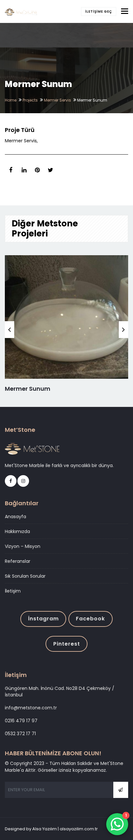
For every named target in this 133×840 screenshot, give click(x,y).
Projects (30, 100)
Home (10, 100)
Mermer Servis (57, 100)
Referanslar (17, 561)
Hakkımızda (17, 531)
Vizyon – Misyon (22, 546)
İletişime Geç (98, 11)
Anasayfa (15, 516)
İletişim (13, 591)
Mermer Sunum (27, 389)
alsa (103, 829)
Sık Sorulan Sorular (25, 576)
